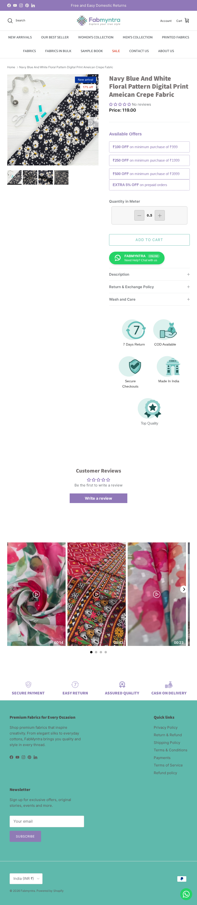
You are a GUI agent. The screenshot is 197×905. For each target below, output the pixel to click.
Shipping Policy (167, 742)
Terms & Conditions (170, 750)
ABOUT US (166, 51)
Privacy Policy (166, 727)
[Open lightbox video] (36, 594)
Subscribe (25, 836)
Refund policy (165, 773)
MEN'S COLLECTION (138, 37)
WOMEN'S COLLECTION (95, 37)
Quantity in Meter (124, 201)
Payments (162, 757)
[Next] (183, 589)
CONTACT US (139, 51)
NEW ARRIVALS (20, 37)
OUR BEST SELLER (55, 37)
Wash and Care (122, 299)
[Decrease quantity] (139, 215)
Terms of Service (168, 765)
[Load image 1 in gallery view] (52, 119)
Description (119, 274)
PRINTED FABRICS (175, 37)
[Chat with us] (186, 894)
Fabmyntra (28, 891)
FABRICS (29, 51)
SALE (116, 51)
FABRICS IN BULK (58, 51)
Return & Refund (168, 735)
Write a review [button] (98, 498)
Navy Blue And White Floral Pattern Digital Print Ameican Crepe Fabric (66, 67)
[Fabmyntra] (98, 21)
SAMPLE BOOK (92, 51)
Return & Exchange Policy (131, 287)
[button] (120, 104)
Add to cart (149, 239)
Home (11, 67)
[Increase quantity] (160, 215)
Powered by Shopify (50, 891)
